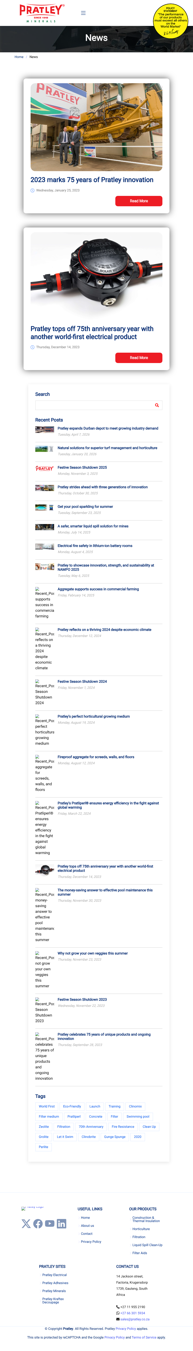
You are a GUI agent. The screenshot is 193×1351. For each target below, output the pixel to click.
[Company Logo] (42, 13)
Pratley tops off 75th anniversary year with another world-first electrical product (92, 333)
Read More (139, 201)
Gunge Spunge (115, 1137)
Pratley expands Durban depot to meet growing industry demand (108, 428)
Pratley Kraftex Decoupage (53, 1300)
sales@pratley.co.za (134, 1319)
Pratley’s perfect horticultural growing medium (94, 716)
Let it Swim (65, 1137)
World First (47, 1106)
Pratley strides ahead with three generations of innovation (103, 487)
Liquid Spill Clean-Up (147, 1245)
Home (19, 57)
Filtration (63, 1127)
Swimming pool (138, 1117)
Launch (94, 1106)
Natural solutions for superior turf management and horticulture (107, 448)
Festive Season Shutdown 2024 (82, 681)
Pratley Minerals (54, 1291)
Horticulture (141, 1229)
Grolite (43, 1137)
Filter (114, 1117)
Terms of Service (144, 1337)
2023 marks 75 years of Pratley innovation (92, 180)
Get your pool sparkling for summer (85, 506)
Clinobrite (89, 1137)
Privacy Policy (91, 1242)
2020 (137, 1137)
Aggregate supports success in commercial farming (98, 589)
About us (87, 1225)
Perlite (43, 1147)
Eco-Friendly (72, 1106)
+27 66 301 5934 (132, 1313)
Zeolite (44, 1127)
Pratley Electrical (54, 1275)
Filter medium (49, 1117)
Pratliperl (74, 1117)
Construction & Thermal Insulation (146, 1219)
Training (115, 1106)
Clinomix (135, 1106)
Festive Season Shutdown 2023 (82, 999)
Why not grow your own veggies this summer (93, 953)
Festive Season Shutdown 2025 (82, 467)
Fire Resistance (123, 1127)
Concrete (95, 1117)
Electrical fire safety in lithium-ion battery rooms (95, 546)
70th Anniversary (91, 1127)
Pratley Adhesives (55, 1283)
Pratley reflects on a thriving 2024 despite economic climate (104, 630)
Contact (86, 1233)
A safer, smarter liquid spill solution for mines (93, 526)
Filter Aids (140, 1253)
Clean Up (149, 1127)
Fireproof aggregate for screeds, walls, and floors (96, 757)
